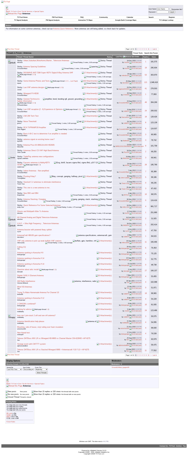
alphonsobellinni (22, 346)
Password (152, 12)
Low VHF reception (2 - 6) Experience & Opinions (43, 109)
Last (155, 49)
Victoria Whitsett (22, 283)
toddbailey (20, 311)
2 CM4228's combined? (26, 304)
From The (38, 367)
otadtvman (20, 167)
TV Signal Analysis (21, 20)
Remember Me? (177, 9)
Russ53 (126, 152)
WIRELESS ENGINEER (123, 146)
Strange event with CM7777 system (31, 344)
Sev (18, 340)
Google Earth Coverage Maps (125, 20)
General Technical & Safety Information (28, 100)
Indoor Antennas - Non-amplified (36, 171)
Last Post (119, 56)
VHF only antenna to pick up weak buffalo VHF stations (39, 241)
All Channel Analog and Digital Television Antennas (37, 217)
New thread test (23, 333)
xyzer (19, 231)
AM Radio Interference (26, 281)
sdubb (19, 189)
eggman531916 (124, 89)
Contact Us (164, 446)
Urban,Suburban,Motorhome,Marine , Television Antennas (46, 60)
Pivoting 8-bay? (29, 176)
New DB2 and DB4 (30, 193)
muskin (126, 62)
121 (145, 82)
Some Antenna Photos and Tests (36, 81)
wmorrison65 (21, 329)
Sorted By (10, 367)
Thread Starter (28, 57)
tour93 (127, 68)
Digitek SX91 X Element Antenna (30, 275)
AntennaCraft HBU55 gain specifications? (33, 235)
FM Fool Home (57, 17)
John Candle (21, 152)
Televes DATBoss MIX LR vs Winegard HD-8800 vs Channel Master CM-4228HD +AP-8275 (53, 338)
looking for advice (24, 309)
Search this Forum (151, 53)
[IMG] (8, 416)
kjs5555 (19, 141)
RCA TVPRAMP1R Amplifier (34, 127)
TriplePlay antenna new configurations (38, 156)
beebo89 (20, 294)
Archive (179, 446)
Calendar (130, 17)
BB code (9, 413)
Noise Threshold (29, 121)
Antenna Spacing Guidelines (34, 67)
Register (172, 17)
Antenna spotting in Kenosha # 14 (30, 258)
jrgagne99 (126, 367)
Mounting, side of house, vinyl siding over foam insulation (40, 327)
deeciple (20, 272)
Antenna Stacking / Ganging (34, 199)
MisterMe (20, 147)
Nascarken (125, 117)
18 (146, 117)
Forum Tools (138, 53)
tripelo (19, 83)
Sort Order (26, 367)
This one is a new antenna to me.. (37, 188)
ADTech (20, 118)
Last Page (73, 81)
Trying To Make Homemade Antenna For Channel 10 (38, 292)
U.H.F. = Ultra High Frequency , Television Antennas (38, 223)
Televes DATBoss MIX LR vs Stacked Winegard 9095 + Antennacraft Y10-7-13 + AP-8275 (53, 350)
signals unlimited (22, 158)
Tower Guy (21, 184)
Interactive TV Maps (85, 20)
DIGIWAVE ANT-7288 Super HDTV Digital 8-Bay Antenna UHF (48, 73)
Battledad (126, 140)
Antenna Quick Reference (63, 29)
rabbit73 (126, 111)
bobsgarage (125, 248)
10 (146, 194)
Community (103, 17)
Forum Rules (10, 422)
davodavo (125, 83)
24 (146, 111)
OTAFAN (126, 95)
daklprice (126, 225)
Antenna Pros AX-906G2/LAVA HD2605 (39, 145)
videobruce (125, 75)
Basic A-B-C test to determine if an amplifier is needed (45, 134)
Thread (19, 57)
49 (146, 102)
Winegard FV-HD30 (31, 93)
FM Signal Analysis (53, 20)
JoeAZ (19, 89)
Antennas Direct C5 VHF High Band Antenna (41, 150)
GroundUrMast (22, 68)
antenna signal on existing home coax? (39, 139)
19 (146, 68)
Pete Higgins (21, 129)
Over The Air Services (25, 11)
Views (154, 57)
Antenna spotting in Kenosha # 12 (30, 298)
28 (146, 165)
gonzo (19, 123)
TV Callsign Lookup (166, 20)
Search (151, 17)
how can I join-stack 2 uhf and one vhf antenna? (36, 315)
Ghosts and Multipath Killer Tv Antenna (32, 211)
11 (148, 49)
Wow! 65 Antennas (24, 287)
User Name (152, 9)
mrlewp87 (20, 334)
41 (146, 88)
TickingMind (21, 178)
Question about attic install (28, 269)
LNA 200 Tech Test (31, 116)
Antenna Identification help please (30, 321)
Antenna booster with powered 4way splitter (34, 230)
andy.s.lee (20, 207)
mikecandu (20, 242)
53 (146, 75)
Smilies (8, 415)
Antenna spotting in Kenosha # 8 (30, 253)
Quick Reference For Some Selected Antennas (42, 205)
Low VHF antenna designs (33, 87)
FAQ (82, 17)
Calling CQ (21, 247)
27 (146, 271)
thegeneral (20, 195)
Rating (109, 57)
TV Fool (13, 11)
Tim (18, 249)
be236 (19, 77)
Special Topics (39, 11)
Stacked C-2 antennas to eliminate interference (42, 182)
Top (184, 446)
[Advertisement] (94, 39)
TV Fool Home (22, 17)
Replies (145, 57)
